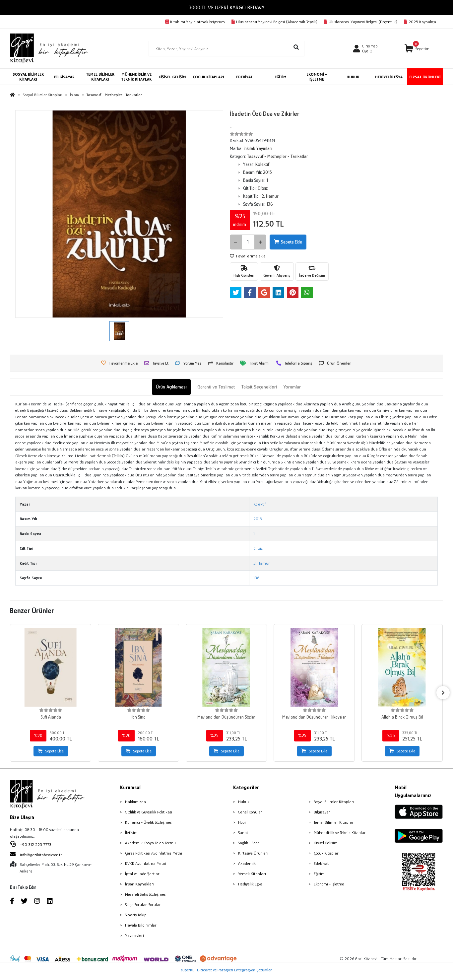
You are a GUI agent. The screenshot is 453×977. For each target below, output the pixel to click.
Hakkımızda (135, 801)
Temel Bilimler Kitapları (334, 822)
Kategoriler (246, 788)
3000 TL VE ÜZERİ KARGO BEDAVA (226, 7)
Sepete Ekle (291, 241)
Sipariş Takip (136, 914)
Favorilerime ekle (250, 255)
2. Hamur (261, 563)
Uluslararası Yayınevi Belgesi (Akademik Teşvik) (276, 21)
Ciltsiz (258, 548)
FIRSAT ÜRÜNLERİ (424, 76)
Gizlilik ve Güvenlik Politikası (148, 811)
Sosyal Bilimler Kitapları (334, 801)
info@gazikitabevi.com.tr (41, 854)
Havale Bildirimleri (141, 925)
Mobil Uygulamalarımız (413, 792)
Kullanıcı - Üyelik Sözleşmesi (148, 822)
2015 (257, 518)
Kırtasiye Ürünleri (253, 853)
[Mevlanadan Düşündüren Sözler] (226, 667)
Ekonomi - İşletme (329, 883)
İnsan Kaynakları (139, 883)
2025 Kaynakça (422, 21)
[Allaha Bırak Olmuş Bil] (402, 667)
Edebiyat (321, 863)
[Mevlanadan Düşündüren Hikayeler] (314, 667)
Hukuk (243, 801)
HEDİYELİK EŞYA (389, 76)
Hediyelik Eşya (250, 883)
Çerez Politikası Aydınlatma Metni (153, 853)
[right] (443, 692)
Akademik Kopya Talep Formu (150, 842)
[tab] (171, 387)
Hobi (242, 822)
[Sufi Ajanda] (51, 667)
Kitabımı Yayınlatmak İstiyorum (197, 21)
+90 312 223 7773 (35, 844)
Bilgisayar (322, 811)
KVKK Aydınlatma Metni (145, 863)
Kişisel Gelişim (326, 842)
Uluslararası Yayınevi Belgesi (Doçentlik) (363, 21)
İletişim (131, 832)
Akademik (247, 863)
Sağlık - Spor (248, 842)
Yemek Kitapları (252, 873)
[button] (417, 48)
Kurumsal (130, 788)
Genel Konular (250, 811)
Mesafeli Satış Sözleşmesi (145, 894)
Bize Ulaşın (22, 817)
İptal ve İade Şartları (143, 873)
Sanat (243, 832)
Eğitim (319, 873)
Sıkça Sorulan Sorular (143, 904)
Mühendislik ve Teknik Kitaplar (340, 832)
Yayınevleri (134, 935)
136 (256, 577)
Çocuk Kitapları (327, 853)
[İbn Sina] (138, 667)
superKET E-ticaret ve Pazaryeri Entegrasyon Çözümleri (227, 969)
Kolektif (259, 504)
